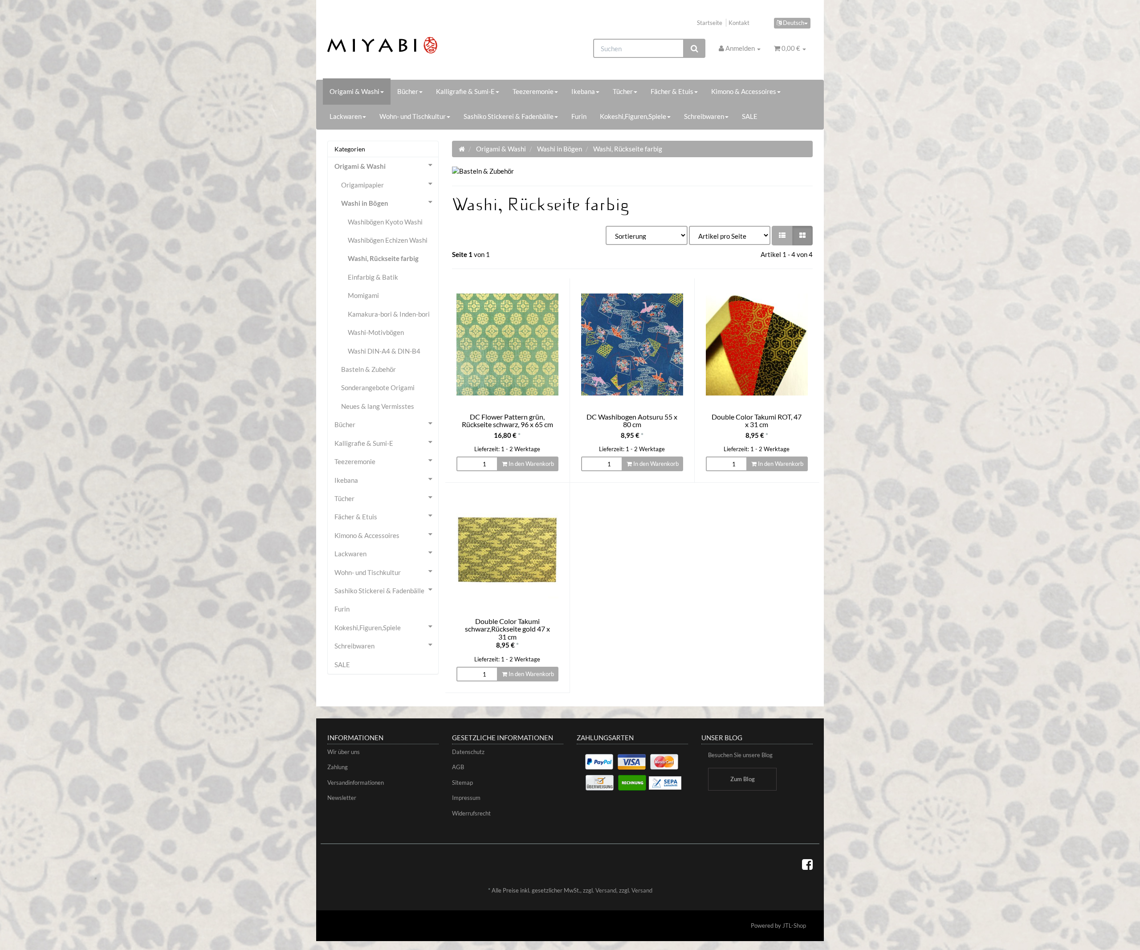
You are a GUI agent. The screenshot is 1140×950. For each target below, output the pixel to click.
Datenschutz (468, 751)
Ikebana (583, 91)
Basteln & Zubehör (368, 369)
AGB (458, 767)
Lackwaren (346, 116)
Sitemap (462, 782)
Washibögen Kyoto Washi (385, 222)
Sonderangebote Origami (378, 387)
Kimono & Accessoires (743, 91)
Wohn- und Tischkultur (412, 116)
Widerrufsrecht (471, 813)
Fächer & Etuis (672, 91)
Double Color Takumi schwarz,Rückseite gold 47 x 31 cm (507, 629)
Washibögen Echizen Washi (388, 240)
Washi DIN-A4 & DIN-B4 (384, 351)
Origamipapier (362, 185)
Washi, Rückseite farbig (383, 258)
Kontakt (739, 22)
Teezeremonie (533, 91)
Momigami (363, 295)
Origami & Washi (354, 91)
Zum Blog (742, 779)
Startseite (709, 22)
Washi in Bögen (364, 203)
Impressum (466, 797)
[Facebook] (807, 864)
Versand (605, 890)
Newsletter (341, 797)
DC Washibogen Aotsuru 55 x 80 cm (631, 420)
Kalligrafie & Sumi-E (465, 91)
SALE (749, 116)
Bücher (407, 91)
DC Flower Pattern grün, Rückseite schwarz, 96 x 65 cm (507, 420)
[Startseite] (462, 149)
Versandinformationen (355, 782)
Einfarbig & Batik (373, 277)
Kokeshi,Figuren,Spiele (633, 116)
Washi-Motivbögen (376, 332)
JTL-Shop (794, 925)
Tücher (623, 91)
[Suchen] (694, 48)
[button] (782, 235)
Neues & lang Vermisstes (377, 406)
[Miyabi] (403, 45)
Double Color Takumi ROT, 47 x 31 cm (757, 420)
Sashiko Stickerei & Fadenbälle (509, 116)
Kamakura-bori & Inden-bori (389, 314)
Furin (578, 116)
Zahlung (337, 767)
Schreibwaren (704, 116)
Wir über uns (343, 751)
